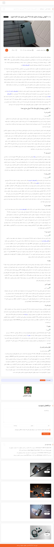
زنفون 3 (28, 335)
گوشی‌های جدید (23, 209)
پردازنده (25, 314)
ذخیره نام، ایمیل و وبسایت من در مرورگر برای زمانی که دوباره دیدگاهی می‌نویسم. (32, 429)
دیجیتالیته (42, 9)
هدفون (37, 183)
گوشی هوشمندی (45, 241)
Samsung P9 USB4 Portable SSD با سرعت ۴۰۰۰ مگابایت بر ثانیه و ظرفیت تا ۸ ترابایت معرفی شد (30, 448)
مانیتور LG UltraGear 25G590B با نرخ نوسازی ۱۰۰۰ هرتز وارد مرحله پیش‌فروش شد (34, 453)
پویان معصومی (40, 50)
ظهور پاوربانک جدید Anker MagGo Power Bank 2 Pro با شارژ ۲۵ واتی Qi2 (35, 450)
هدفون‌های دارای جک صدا (12, 91)
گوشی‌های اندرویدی (32, 180)
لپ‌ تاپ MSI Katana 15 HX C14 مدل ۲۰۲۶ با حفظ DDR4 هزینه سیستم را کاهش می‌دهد (32, 455)
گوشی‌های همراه (26, 65)
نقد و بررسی (43, 380)
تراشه (34, 157)
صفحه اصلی (47, 9)
